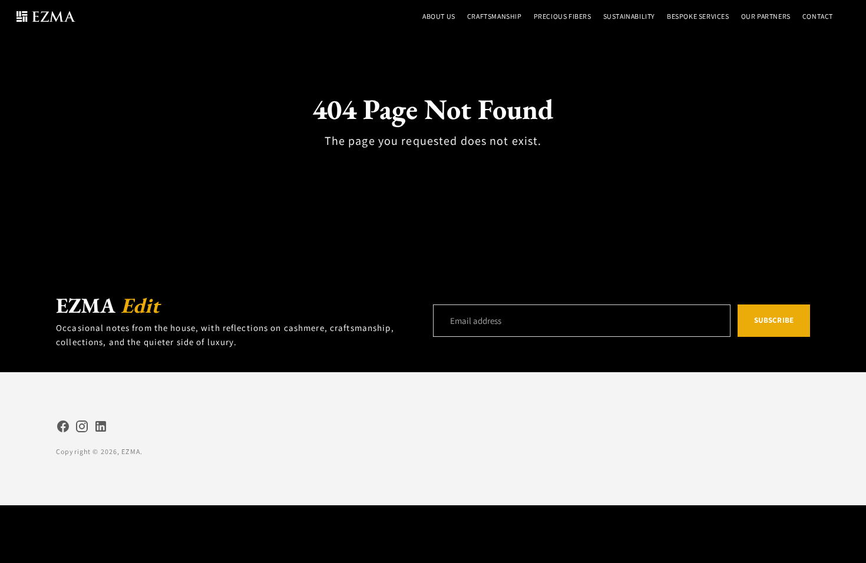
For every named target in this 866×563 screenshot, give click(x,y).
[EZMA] (45, 16)
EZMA (130, 451)
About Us (438, 16)
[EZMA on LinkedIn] (101, 428)
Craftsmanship (494, 16)
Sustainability (629, 16)
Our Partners (766, 16)
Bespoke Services (698, 16)
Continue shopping (432, 168)
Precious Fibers (562, 16)
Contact (817, 16)
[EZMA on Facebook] (63, 428)
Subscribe (774, 320)
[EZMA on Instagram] (82, 428)
